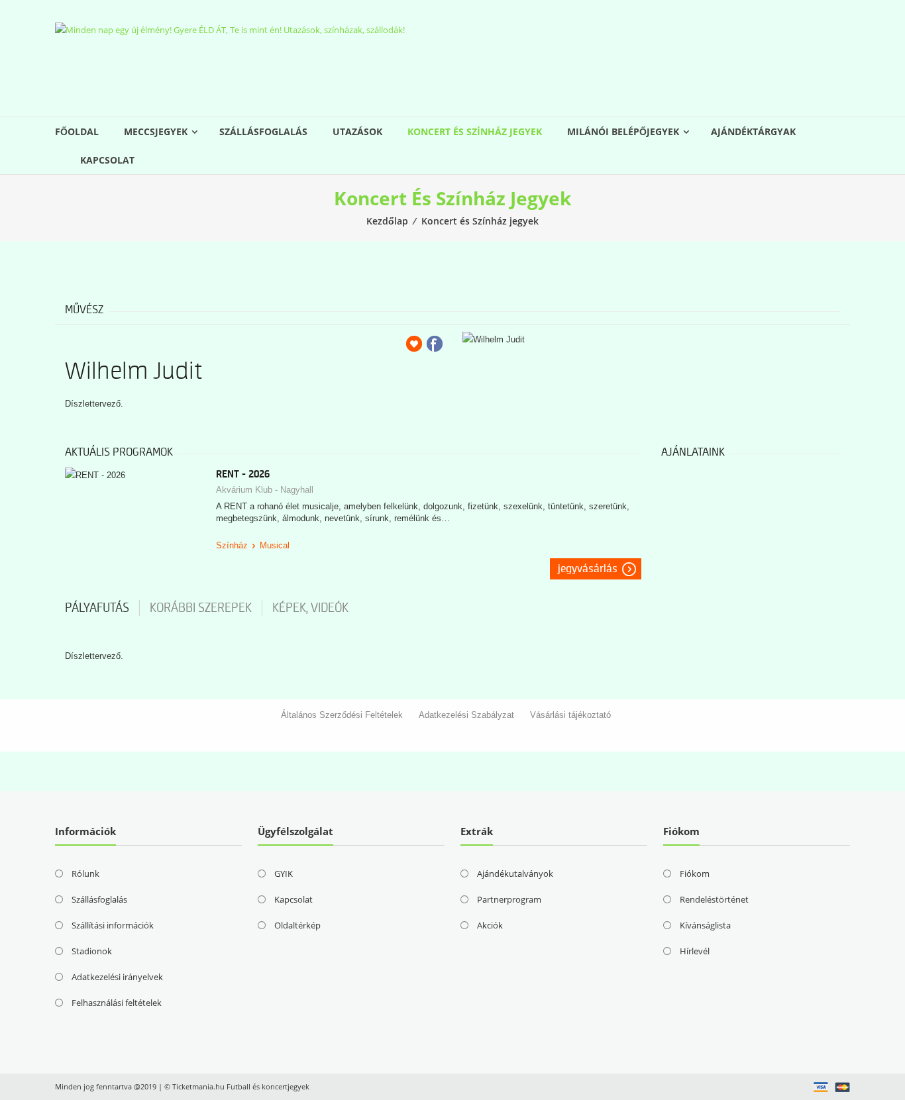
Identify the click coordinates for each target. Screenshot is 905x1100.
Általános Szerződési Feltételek (342, 715)
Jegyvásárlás (587, 569)
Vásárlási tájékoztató (570, 715)
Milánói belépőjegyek (623, 131)
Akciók (490, 925)
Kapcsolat (107, 160)
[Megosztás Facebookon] (435, 344)
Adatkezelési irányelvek (117, 977)
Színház (232, 545)
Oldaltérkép (297, 925)
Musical (275, 545)
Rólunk (85, 873)
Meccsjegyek (155, 131)
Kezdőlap (387, 221)
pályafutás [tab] (97, 608)
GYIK (283, 873)
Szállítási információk (113, 925)
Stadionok (92, 951)
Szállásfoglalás (263, 131)
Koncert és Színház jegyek (474, 131)
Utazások (357, 131)
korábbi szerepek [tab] (201, 608)
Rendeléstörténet (714, 899)
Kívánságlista (705, 925)
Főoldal (77, 131)
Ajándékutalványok (515, 873)
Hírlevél (695, 951)
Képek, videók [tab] (310, 608)
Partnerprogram (509, 899)
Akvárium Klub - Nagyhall (264, 490)
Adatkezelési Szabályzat (466, 715)
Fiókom (695, 873)
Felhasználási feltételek (117, 1003)
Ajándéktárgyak (753, 131)
